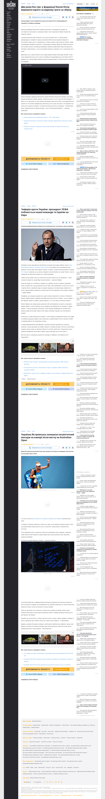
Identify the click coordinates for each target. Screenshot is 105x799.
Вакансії (9, 55)
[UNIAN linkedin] (50, 782)
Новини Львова (36, 725)
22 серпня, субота (82, 472)
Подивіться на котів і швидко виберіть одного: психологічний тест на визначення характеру (86, 497)
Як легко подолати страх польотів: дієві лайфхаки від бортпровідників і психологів (86, 629)
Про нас (57, 795)
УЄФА (23, 379)
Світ (8, 20)
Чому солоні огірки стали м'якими (53, 752)
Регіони (9, 24)
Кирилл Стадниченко (27, 14)
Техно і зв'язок (10, 29)
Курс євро (44, 731)
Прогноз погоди (27, 737)
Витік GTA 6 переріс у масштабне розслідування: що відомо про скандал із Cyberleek (86, 701)
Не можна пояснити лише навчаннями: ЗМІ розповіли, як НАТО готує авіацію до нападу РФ (86, 419)
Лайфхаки (25, 745)
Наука (8, 27)
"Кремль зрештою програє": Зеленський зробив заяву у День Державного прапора (85, 24)
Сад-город (26, 777)
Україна (8, 15)
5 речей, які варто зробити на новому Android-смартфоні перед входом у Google (87, 508)
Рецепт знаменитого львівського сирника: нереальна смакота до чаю (59, 771)
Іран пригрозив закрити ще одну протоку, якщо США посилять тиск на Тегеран (86, 18)
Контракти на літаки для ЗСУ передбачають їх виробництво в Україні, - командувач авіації (87, 549)
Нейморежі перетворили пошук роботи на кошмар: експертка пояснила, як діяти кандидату (87, 513)
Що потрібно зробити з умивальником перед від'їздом (36, 750)
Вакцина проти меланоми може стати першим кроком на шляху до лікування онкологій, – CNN (86, 446)
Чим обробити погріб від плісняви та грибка (76, 748)
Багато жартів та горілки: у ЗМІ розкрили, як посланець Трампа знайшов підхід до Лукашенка (86, 216)
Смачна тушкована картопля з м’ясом (42, 773)
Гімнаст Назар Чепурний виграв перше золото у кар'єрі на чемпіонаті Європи (86, 482)
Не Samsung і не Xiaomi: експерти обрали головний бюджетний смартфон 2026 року (86, 648)
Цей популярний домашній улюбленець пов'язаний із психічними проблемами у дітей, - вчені (85, 653)
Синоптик (63, 737)
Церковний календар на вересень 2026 (32, 763)
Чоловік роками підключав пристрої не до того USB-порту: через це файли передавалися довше (87, 389)
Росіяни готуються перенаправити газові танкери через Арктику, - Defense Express (86, 518)
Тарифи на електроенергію (61, 731)
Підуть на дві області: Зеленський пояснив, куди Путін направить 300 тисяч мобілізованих (86, 211)
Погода (8, 41)
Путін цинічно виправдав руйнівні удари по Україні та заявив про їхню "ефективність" (86, 624)
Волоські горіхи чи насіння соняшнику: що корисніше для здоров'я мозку (86, 536)
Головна (9, 12)
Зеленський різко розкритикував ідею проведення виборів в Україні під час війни (86, 120)
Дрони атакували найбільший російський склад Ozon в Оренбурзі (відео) (85, 278)
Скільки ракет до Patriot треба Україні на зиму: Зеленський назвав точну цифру (86, 178)
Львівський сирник (27, 773)
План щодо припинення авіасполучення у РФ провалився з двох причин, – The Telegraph (86, 635)
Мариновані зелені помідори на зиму (86, 771)
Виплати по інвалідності (55, 725)
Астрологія (76, 767)
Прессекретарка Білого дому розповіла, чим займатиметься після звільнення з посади (85, 524)
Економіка (9, 18)
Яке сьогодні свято (28, 761)
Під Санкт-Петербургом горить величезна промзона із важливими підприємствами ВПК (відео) (85, 304)
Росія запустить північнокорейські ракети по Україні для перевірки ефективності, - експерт (86, 712)
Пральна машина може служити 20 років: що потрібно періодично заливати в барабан (86, 137)
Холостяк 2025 (59, 767)
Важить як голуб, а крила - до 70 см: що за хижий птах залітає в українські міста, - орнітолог (86, 293)
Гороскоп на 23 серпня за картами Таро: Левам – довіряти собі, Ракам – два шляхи (86, 298)
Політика (9, 17)
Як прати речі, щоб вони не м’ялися (31, 757)
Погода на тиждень (37, 737)
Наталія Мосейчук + (37, 721)
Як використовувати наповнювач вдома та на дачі (62, 750)
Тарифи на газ (72, 731)
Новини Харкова (35, 727)
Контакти (9, 57)
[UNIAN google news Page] (53, 782)
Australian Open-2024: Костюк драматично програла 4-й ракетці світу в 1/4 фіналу (47, 664)
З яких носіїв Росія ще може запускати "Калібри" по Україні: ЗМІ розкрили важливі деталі (85, 437)
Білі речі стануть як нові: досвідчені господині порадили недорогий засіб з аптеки (86, 668)
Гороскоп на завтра (57, 741)
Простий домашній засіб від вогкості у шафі (69, 754)
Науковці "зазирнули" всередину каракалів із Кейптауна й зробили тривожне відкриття (87, 404)
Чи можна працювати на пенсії (30, 733)
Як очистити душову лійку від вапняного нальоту (75, 752)
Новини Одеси (65, 725)
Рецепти (25, 771)
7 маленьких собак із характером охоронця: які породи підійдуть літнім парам (86, 231)
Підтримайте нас (87, 9)
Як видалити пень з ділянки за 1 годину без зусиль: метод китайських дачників (85, 221)
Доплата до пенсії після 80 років (85, 731)
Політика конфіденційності (45, 795)
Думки (8, 49)
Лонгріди (9, 50)
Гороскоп (25, 741)
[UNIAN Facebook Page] (44, 782)
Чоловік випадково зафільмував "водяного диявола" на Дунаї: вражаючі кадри (86, 115)
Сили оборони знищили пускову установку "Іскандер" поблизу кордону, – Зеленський (86, 183)
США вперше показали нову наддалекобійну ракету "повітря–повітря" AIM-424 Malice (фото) (86, 33)
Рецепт (27, 767)
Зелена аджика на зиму (34, 771)
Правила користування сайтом (28, 795)
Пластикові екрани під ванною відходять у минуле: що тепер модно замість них (85, 360)
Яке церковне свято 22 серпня (42, 761)
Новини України (27, 725)
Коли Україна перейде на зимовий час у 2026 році (82, 725)
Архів (8, 53)
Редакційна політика (66, 795)
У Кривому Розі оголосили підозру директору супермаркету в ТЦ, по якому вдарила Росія (86, 502)
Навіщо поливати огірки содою (37, 777)
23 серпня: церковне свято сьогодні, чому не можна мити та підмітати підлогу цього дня (87, 384)
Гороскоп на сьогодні (46, 741)
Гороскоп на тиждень (34, 741)
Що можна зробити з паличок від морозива (33, 752)
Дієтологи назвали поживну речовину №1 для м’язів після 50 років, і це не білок (87, 158)
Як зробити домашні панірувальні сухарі (32, 754)
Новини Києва (44, 725)
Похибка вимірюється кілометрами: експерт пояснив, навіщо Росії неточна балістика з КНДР (87, 559)
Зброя (8, 32)
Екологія (9, 22)
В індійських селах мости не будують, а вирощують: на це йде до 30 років (86, 287)
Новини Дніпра (26, 727)
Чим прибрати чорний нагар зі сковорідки (40, 745)
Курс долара (37, 731)
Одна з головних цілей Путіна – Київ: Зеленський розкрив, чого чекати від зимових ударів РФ (87, 152)
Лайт (8, 30)
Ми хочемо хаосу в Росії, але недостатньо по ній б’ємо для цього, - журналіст (85, 609)
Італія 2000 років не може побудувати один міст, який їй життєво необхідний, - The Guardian (85, 618)
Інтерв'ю (9, 47)
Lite (24, 767)
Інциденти (9, 34)
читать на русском (68, 3)
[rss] (61, 782)
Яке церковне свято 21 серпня (74, 761)
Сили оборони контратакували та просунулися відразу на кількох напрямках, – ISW (87, 250)
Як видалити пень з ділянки (50, 754)
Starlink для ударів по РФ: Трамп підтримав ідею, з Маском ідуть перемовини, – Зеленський (86, 169)
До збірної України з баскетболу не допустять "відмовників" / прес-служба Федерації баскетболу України (48, 26)
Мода (32, 767)
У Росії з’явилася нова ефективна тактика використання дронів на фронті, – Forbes (87, 365)
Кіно (65, 767)
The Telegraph (25, 272)
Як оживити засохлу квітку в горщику (60, 745)
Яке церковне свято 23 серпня (58, 761)
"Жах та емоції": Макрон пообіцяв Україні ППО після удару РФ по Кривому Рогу (86, 706)
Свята (35, 767)
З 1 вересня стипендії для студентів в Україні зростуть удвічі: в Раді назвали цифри (86, 695)
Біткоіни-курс (50, 733)
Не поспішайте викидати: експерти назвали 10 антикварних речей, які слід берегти (86, 378)
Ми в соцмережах (78, 795)
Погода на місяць (55, 737)
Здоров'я (9, 36)
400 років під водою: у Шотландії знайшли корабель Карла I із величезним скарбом (86, 659)
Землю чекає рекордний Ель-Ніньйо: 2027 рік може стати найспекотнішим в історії (87, 96)
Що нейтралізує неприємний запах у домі (51, 757)
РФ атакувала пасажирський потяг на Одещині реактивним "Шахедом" (84, 38)
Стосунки (48, 767)
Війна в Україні (27, 721)
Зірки (53, 767)
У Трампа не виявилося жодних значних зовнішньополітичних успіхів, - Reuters (86, 476)
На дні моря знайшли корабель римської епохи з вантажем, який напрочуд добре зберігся (87, 410)
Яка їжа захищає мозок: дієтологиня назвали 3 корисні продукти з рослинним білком (87, 399)
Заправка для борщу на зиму (60, 773)
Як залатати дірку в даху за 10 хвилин (32, 748)
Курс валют (51, 731)
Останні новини (83, 14)
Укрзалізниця (42, 733)
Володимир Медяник (27, 444)
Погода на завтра (71, 737)
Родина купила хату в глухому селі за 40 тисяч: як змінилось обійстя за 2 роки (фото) (87, 255)
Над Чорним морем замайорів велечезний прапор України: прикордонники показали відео (87, 147)
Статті (8, 45)
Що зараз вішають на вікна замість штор (81, 745)
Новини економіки (28, 731)
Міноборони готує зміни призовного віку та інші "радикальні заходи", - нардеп (85, 491)
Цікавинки (9, 39)
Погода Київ (79, 737)
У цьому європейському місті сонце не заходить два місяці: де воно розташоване (87, 163)
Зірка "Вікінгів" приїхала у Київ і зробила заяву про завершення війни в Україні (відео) (86, 90)
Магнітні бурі (47, 737)
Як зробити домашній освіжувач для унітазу (53, 748)
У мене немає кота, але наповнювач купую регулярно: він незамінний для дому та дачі (87, 236)
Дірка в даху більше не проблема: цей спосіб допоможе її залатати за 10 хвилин (86, 574)
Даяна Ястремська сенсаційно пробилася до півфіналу (46, 518)
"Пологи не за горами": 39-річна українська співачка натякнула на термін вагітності (86, 105)
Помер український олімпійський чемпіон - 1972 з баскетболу (41, 117)
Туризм (8, 37)
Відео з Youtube (10, 44)
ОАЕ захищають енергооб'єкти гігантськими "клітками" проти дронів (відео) (85, 273)
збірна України (31, 379)
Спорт (8, 25)
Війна (8, 13)
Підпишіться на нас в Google (42, 17)
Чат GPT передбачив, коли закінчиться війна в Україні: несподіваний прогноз (86, 568)
